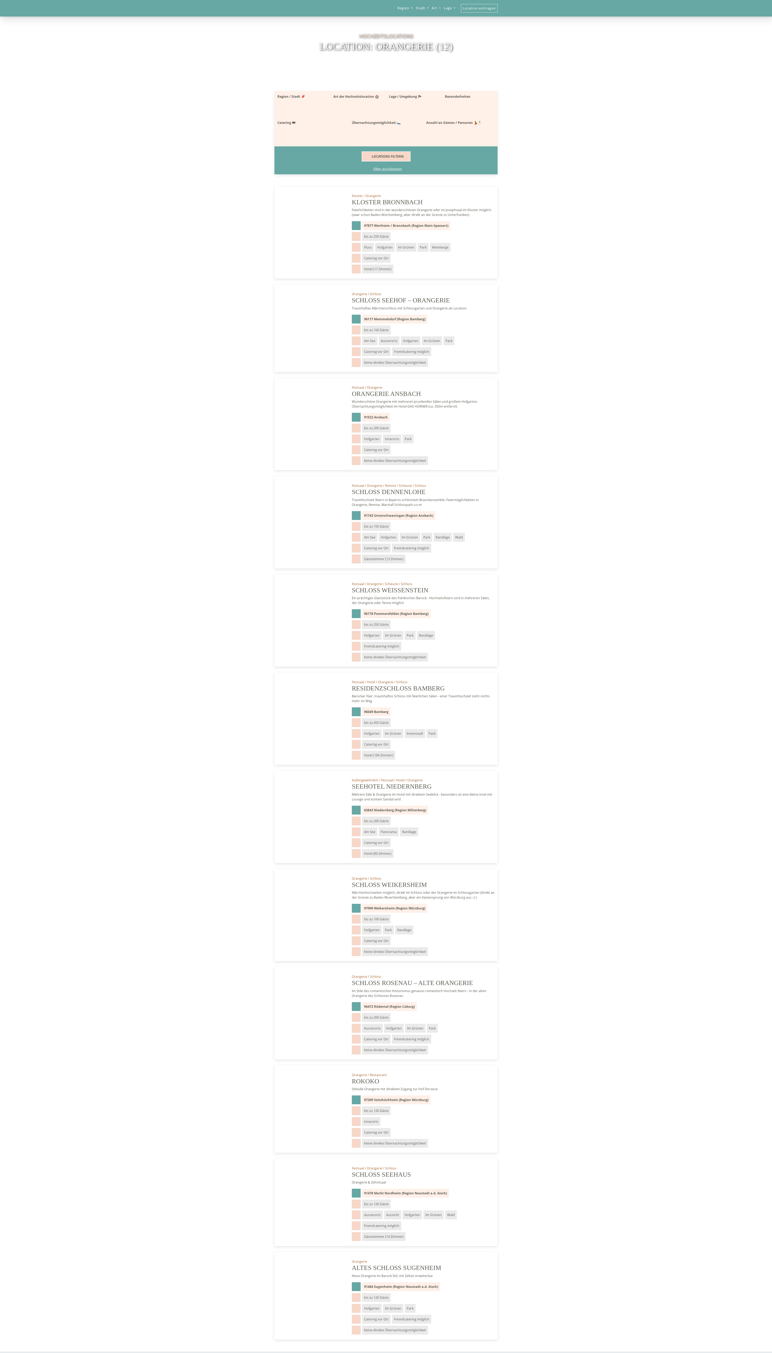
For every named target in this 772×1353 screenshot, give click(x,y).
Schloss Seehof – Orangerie (401, 300)
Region (403, 8)
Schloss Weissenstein (390, 590)
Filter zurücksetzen (387, 169)
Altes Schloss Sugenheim (396, 1267)
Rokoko (365, 1081)
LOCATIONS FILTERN (387, 156)
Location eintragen (479, 8)
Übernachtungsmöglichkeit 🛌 (376, 122)
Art (435, 8)
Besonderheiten (457, 96)
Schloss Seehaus (381, 1174)
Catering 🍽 (286, 122)
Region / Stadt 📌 (291, 96)
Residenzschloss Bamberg (398, 688)
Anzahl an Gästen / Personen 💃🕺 (454, 122)
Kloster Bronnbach (387, 202)
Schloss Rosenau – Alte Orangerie (412, 982)
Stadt (421, 8)
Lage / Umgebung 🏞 (405, 96)
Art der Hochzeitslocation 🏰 (356, 96)
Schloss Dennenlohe (389, 491)
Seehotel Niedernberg (392, 786)
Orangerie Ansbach (386, 393)
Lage (448, 8)
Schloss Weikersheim (389, 884)
